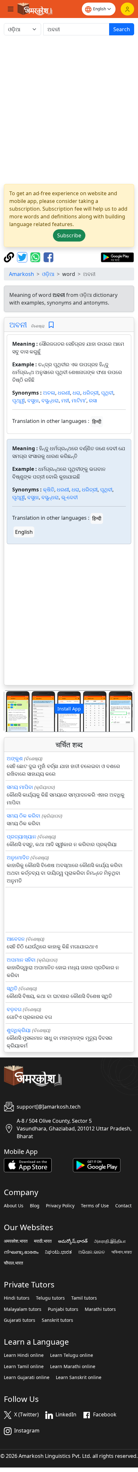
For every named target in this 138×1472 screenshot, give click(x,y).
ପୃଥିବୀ (107, 392)
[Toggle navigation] (10, 9)
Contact (123, 1205)
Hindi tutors (17, 1298)
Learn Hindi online (24, 1355)
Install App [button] (69, 709)
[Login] (127, 9)
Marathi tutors (100, 1309)
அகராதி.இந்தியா (110, 1241)
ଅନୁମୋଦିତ (18, 857)
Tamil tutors (84, 1298)
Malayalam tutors (22, 1309)
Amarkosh (21, 274)
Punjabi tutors (63, 1309)
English (24, 531)
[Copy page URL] (10, 256)
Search (121, 29)
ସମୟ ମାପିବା (20, 787)
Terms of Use (95, 1205)
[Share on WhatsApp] (36, 256)
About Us (13, 1205)
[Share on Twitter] (23, 256)
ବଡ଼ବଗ (14, 1009)
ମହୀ (65, 400)
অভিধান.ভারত (121, 1252)
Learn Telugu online (71, 1355)
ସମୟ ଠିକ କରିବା (23, 815)
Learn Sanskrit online (78, 1377)
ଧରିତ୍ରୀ (91, 392)
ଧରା (76, 392)
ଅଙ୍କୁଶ (15, 758)
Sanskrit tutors (57, 1320)
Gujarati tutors (19, 1320)
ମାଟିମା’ (79, 400)
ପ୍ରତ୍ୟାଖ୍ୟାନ (21, 836)
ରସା (93, 400)
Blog (34, 1205)
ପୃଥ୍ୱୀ (18, 400)
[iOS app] (28, 1164)
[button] (14, 711)
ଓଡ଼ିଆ (48, 274)
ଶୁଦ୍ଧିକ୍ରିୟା (19, 1030)
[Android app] (97, 1164)
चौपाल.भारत (13, 1263)
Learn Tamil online (24, 1366)
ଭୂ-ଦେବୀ (69, 497)
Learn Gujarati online (26, 1377)
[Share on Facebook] (48, 256)
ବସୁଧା (33, 400)
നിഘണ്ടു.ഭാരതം (21, 1252)
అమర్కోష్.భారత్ (73, 1241)
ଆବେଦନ (16, 938)
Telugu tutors (50, 1298)
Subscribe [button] (69, 235)
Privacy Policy (60, 1205)
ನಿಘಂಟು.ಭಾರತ (58, 1252)
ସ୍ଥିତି (12, 988)
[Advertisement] (69, 110)
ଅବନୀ (18, 324)
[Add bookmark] (51, 325)
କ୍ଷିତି (48, 489)
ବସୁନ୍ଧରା (50, 400)
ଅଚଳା (49, 392)
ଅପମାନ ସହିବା (21, 959)
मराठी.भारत (43, 1241)
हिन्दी (96, 421)
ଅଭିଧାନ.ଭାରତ (91, 1252)
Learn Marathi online (72, 1366)
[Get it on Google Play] (117, 256)
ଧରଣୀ (64, 392)
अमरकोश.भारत (16, 1241)
